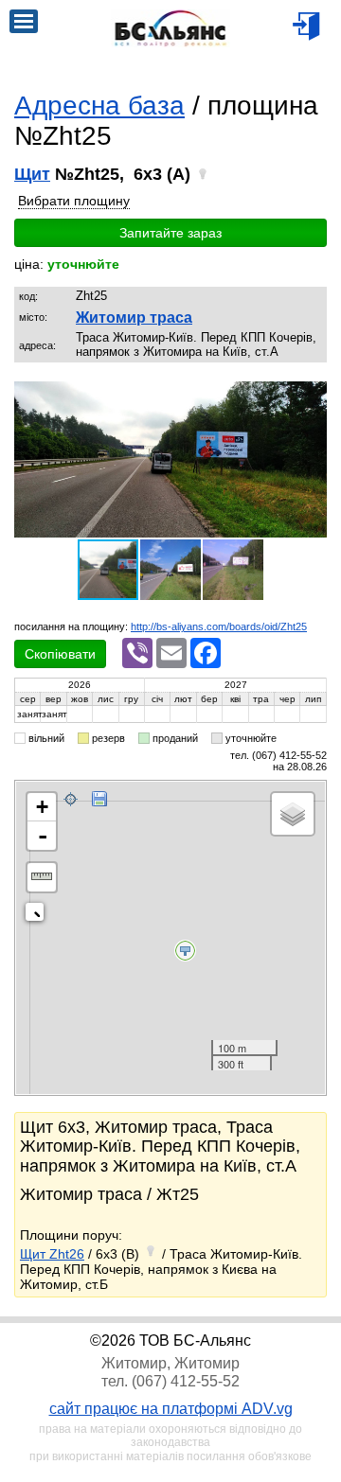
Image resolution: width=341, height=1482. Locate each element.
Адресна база (99, 105)
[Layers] (293, 814)
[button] (310, 398)
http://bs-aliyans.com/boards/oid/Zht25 (219, 626)
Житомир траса (134, 317)
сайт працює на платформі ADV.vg (171, 1409)
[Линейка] (41, 877)
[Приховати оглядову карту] (38, 916)
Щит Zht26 (52, 1253)
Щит (32, 174)
